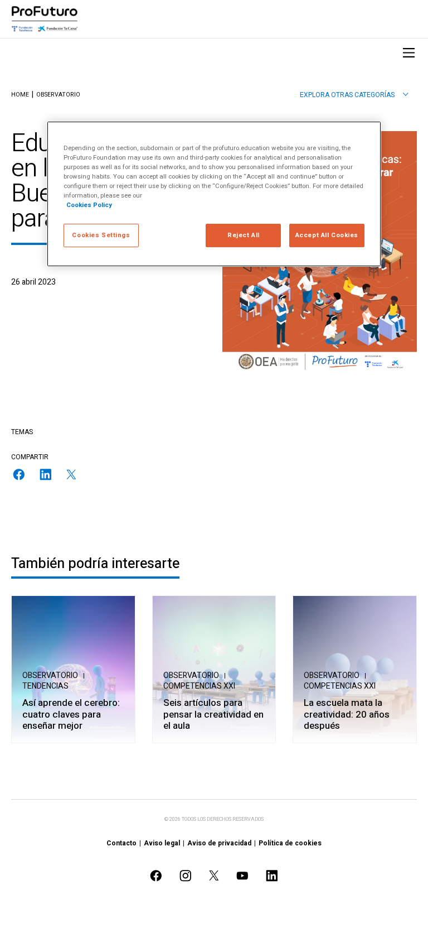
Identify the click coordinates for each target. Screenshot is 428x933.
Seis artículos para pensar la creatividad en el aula (213, 715)
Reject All (243, 235)
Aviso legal (162, 843)
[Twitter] (71, 474)
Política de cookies (290, 843)
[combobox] (354, 94)
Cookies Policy (89, 205)
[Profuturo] (44, 19)
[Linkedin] (46, 475)
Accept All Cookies (326, 235)
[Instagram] (185, 876)
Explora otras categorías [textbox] (347, 95)
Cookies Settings (101, 235)
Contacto (121, 843)
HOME (20, 95)
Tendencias (45, 686)
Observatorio (58, 95)
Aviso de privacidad (219, 843)
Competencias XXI (199, 686)
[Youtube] (242, 876)
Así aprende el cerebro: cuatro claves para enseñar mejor (71, 715)
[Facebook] (19, 475)
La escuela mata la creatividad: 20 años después (347, 715)
